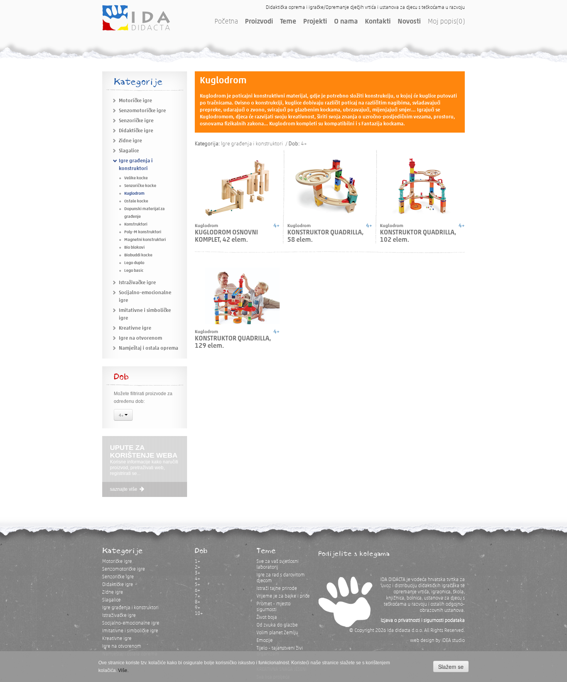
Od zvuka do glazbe (277, 625)
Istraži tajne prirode (276, 588)
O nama (346, 22)
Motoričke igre (135, 100)
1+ (197, 561)
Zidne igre (130, 140)
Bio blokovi (134, 248)
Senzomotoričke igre (142, 110)
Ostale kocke (136, 201)
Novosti (409, 22)
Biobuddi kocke (138, 255)
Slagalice (129, 150)
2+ (197, 567)
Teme (288, 22)
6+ (197, 590)
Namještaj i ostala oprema (148, 348)
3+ (197, 573)
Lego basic (133, 271)
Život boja (266, 617)
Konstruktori (135, 224)
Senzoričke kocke (140, 186)
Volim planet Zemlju (277, 632)
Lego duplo (134, 263)
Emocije (264, 640)
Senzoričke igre (136, 120)
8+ (197, 602)
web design (422, 640)
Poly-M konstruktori (142, 232)
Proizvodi (259, 22)
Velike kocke (136, 178)
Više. (123, 670)
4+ (122, 415)
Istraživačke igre (137, 282)
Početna (226, 22)
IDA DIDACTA (136, 17)
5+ (197, 584)
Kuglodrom (134, 194)
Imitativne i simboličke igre (130, 630)
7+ (197, 596)
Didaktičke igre (136, 130)
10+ (199, 613)
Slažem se (451, 666)
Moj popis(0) (446, 22)
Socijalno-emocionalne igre (130, 623)
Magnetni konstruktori (145, 240)
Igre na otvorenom (140, 338)
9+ (197, 607)
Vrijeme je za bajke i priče (283, 596)
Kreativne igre (135, 328)
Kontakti (378, 22)
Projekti (315, 22)
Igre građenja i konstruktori (130, 607)
